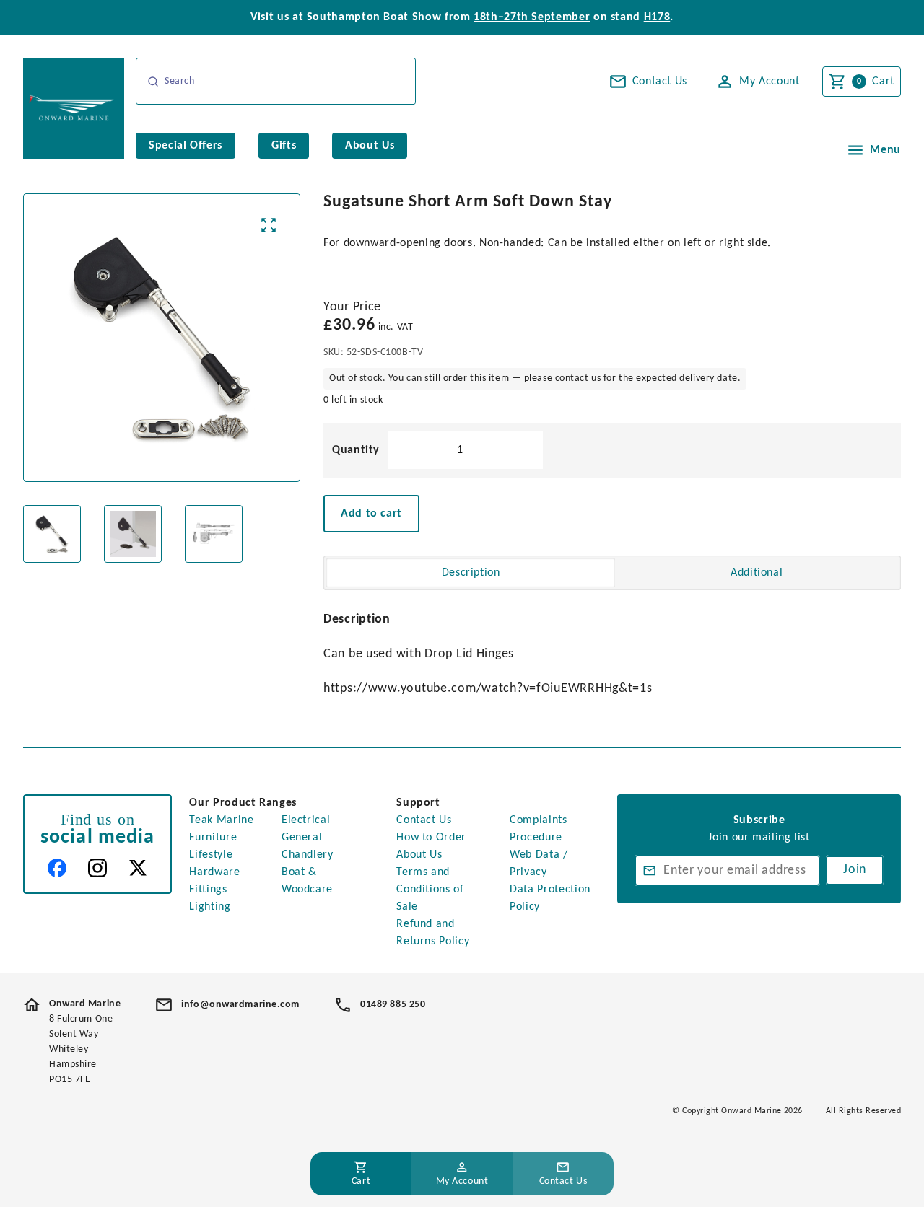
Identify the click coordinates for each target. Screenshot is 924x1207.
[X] (138, 868)
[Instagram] (97, 868)
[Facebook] (57, 868)
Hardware (214, 872)
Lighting (209, 907)
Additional (757, 573)
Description (471, 573)
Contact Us (423, 820)
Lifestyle (210, 855)
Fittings (208, 889)
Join (854, 870)
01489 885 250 (392, 1004)
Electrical (306, 820)
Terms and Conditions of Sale (429, 889)
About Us (419, 855)
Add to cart (371, 513)
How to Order (431, 837)
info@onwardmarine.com (240, 1004)
